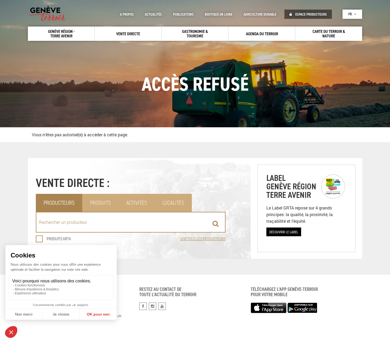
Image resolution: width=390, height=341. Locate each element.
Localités (173, 202)
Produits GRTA (59, 238)
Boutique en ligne (218, 14)
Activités (136, 202)
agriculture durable (260, 14)
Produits (100, 202)
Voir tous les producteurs (203, 238)
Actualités (153, 14)
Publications (183, 14)
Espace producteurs (310, 14)
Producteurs (59, 202)
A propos (127, 14)
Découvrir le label (283, 232)
